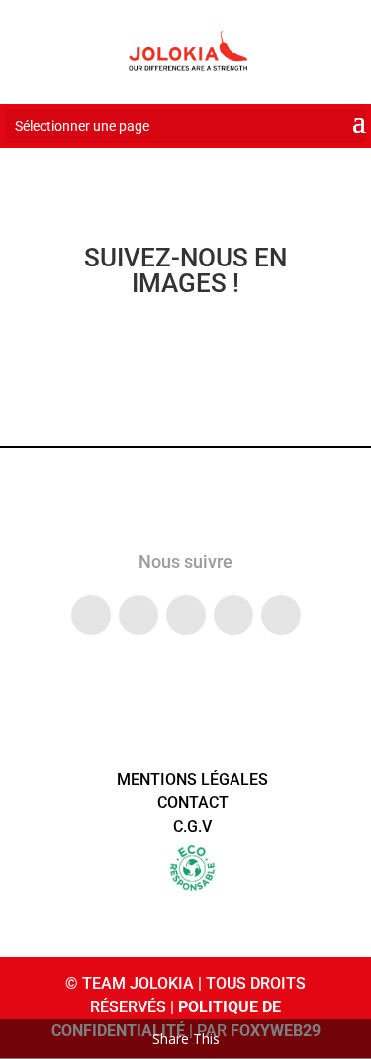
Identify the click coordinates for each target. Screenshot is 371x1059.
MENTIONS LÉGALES (192, 779)
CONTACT (193, 803)
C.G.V (192, 826)
